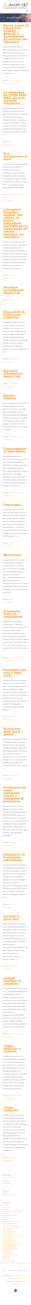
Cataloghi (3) (6, 1257)
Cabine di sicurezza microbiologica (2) (12, 1225)
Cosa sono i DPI (11, 904)
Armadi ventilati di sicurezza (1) (11, 1223)
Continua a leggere (7, 83)
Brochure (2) (6, 1193)
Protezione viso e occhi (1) (9, 1246)
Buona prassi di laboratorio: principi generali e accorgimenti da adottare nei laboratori (15, 33)
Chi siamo (10, 1270)
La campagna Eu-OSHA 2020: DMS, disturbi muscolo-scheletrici (15, 97)
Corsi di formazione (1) (8, 1195)
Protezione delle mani (12, 194)
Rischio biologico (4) (8, 1250)
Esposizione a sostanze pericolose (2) (12, 1211)
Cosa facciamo (18, 1270)
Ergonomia (10, 141)
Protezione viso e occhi (13, 716)
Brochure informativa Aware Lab (12, 373)
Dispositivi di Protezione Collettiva (14, 314)
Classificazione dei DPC (13, 358)
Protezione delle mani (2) (9, 1242)
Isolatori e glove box (11, 917)
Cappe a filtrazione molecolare (14, 1095)
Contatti (26, 1270)
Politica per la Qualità (17, 1278)
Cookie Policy (15, 1275)
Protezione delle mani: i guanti (13, 731)
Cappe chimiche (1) (7, 1230)
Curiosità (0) (6, 1219)
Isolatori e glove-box (12, 966)
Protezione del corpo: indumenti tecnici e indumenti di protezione (14, 794)
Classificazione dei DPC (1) (9, 1232)
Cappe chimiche (11, 1157)
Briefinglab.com (16, 1284)
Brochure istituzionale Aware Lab (13, 290)
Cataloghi (14, 300)
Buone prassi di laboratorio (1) (10, 1215)
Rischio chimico (9, 396)
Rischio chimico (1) (7, 1252)
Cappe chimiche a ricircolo (12, 1048)
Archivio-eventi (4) (7, 1177)
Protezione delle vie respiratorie (12, 614)
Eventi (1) (5, 1179)
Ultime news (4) (7, 1183)
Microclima (12, 555)
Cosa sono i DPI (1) (7, 1238)
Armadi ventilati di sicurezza (12, 980)
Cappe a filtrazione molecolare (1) (11, 1228)
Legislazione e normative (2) (10, 1248)
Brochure (9, 300)
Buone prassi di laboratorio (14, 80)
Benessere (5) (6, 1207)
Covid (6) (5, 1217)
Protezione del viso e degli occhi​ (14, 672)
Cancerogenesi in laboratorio (15, 449)
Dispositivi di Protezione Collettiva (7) (12, 1221)
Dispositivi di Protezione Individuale (14, 857)
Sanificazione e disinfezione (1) (11, 1255)
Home (4, 1270)
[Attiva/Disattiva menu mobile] (27, 11)
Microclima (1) (6, 1213)
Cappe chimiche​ (10, 1108)
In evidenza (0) (6, 1181)
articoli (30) (5, 1205)
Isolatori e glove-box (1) (8, 1234)
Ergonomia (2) (6, 1209)
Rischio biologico (11, 275)
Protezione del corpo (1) (9, 1240)
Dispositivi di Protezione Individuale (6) (13, 1236)
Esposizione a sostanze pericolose (15, 436)
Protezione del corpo (12, 842)
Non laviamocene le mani (15, 156)
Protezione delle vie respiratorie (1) (11, 1244)
